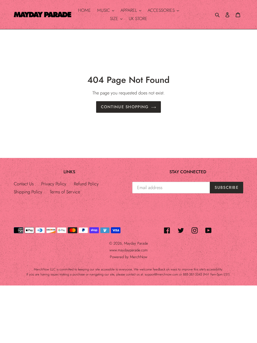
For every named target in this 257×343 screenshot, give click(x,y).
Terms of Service (65, 192)
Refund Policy (86, 184)
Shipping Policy (28, 192)
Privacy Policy (53, 184)
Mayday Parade (136, 243)
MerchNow (138, 257)
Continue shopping (125, 107)
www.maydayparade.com (128, 250)
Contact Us (24, 184)
